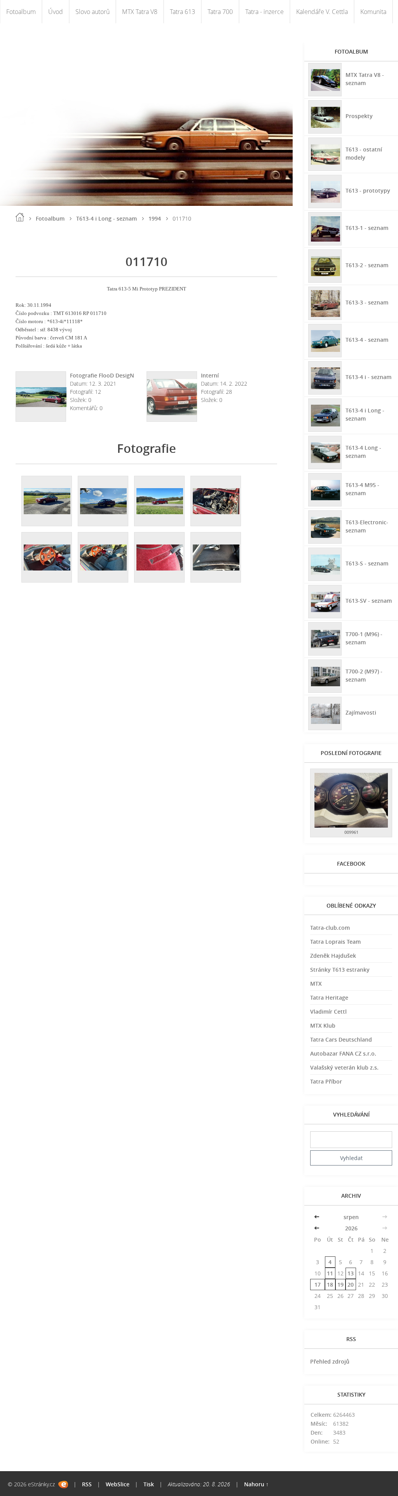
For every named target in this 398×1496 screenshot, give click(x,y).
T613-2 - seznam (367, 265)
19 (340, 1284)
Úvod (55, 11)
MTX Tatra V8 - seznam (365, 79)
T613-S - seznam (367, 563)
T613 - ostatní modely (364, 153)
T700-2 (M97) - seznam (364, 675)
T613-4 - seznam (367, 339)
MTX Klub (322, 1025)
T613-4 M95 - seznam (362, 489)
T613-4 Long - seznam (363, 451)
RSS (87, 1484)
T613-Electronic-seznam (367, 526)
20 (350, 1284)
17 (317, 1284)
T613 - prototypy (368, 190)
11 (330, 1273)
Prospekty (359, 116)
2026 (351, 1228)
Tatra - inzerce (264, 11)
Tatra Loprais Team (335, 941)
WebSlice (117, 1484)
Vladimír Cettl (328, 1011)
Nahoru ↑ (256, 1484)
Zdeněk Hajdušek (333, 955)
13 (350, 1273)
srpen (351, 1217)
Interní (210, 375)
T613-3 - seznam (367, 302)
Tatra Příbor (326, 1081)
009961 (351, 832)
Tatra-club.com (330, 927)
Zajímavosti (361, 712)
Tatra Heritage (329, 997)
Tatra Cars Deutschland (341, 1039)
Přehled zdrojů (329, 1361)
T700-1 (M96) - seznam (364, 638)
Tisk (148, 1484)
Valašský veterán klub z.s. (344, 1067)
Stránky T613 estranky (340, 969)
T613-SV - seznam (369, 600)
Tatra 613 (182, 11)
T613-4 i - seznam (368, 377)
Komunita (373, 11)
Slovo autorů (92, 11)
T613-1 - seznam (367, 227)
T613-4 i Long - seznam (106, 218)
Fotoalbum (21, 11)
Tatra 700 (220, 11)
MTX (316, 983)
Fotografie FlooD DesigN (102, 375)
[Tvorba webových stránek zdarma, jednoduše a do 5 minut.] (63, 1484)
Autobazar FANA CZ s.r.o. (343, 1053)
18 (330, 1284)
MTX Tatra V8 (139, 11)
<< (317, 1217)
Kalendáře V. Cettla (322, 11)
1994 (154, 218)
